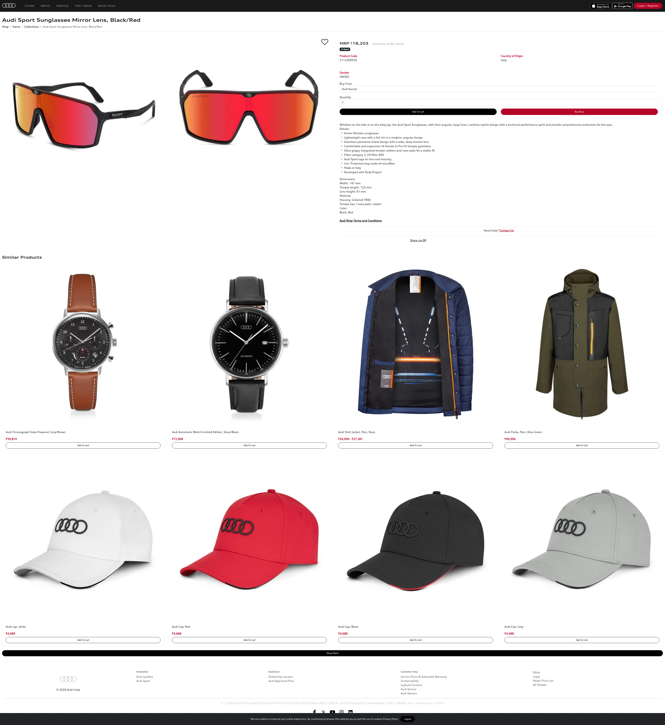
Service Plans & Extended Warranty (424, 676)
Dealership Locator (280, 676)
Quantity (345, 97)
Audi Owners (409, 693)
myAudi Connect (411, 685)
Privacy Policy (390, 718)
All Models (540, 685)
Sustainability (410, 681)
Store (29, 5)
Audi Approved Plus (281, 681)
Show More (332, 653)
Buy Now (579, 111)
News (45, 5)
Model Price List (543, 680)
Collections (31, 26)
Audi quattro (144, 676)
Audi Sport (143, 681)
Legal (536, 676)
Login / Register (648, 5)
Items (16, 26)
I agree (407, 719)
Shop (5, 26)
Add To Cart (418, 111)
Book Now (106, 5)
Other (536, 672)
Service (62, 5)
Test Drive (83, 5)
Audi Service (408, 689)
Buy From (346, 83)
